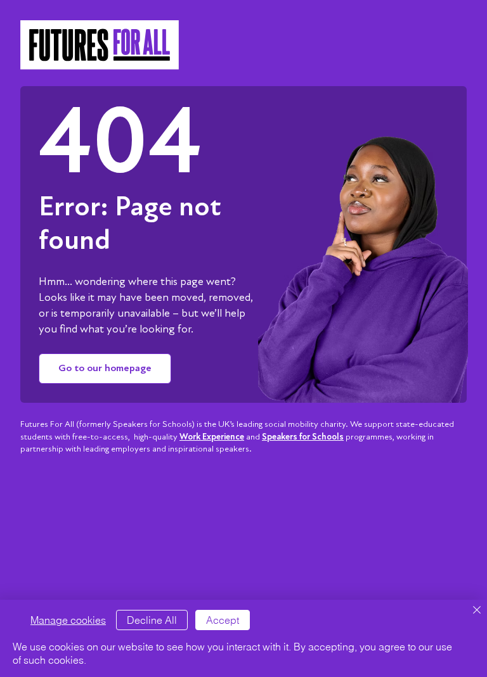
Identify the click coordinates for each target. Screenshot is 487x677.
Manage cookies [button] (68, 620)
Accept (222, 620)
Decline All (152, 620)
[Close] (476, 610)
